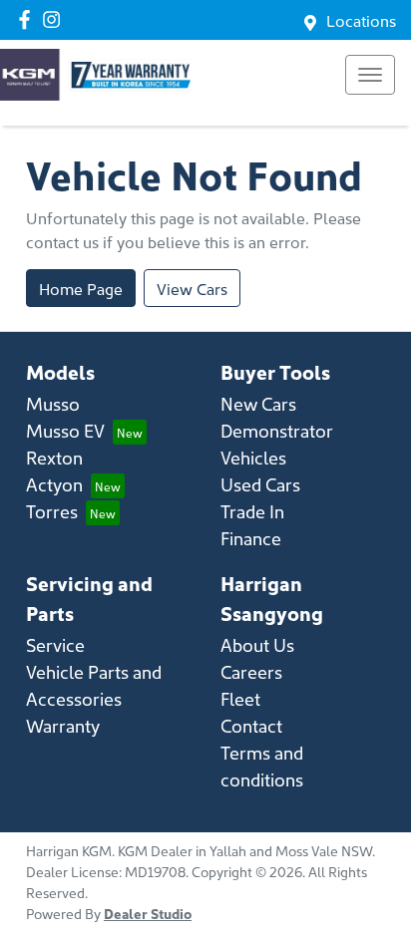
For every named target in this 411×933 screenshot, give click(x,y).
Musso (53, 403)
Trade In (252, 510)
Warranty (63, 725)
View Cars (192, 288)
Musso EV (65, 430)
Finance (250, 537)
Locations (361, 20)
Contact (251, 725)
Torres (52, 510)
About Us (257, 644)
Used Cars (260, 483)
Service (55, 644)
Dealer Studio (148, 913)
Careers (251, 671)
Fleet (240, 698)
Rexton (54, 457)
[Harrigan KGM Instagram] (55, 19)
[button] (370, 75)
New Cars (258, 403)
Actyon (54, 483)
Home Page (81, 288)
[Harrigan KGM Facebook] (28, 19)
